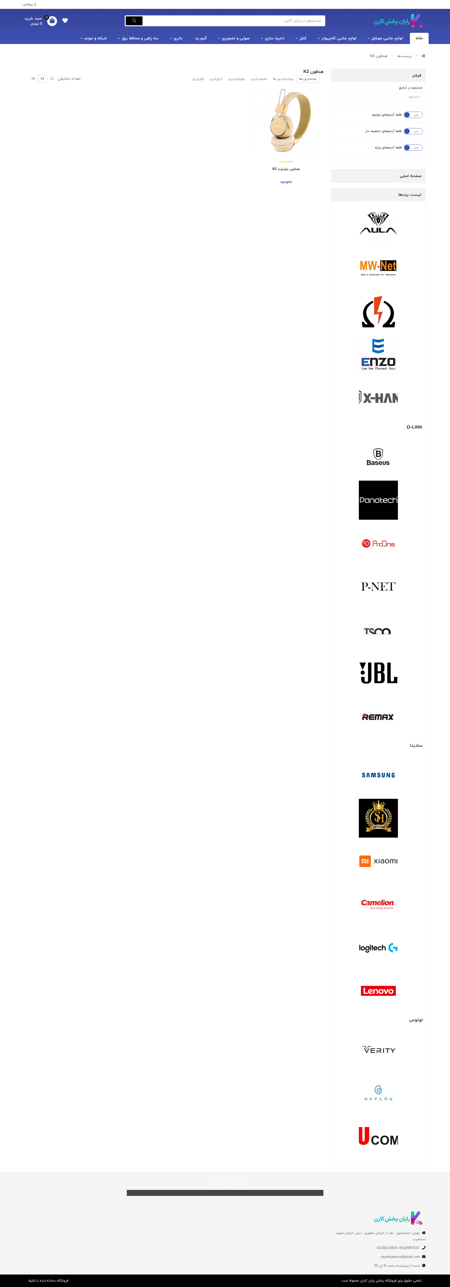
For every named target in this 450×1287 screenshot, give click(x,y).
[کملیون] (378, 904)
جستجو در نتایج (411, 87)
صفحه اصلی (410, 176)
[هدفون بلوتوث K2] (286, 120)
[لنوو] (378, 990)
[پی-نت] (378, 586)
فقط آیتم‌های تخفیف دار (383, 131)
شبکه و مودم (95, 38)
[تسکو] (378, 629)
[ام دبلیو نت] (378, 268)
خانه (419, 38)
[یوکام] (378, 1136)
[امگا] (378, 311)
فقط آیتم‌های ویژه (388, 147)
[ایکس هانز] (378, 398)
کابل (303, 38)
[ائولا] (378, 225)
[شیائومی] (378, 861)
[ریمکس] (378, 716)
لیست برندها (409, 195)
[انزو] (378, 354)
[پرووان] (378, 543)
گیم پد (201, 38)
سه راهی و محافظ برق (140, 38)
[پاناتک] (378, 500)
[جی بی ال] (378, 673)
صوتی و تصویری (236, 38)
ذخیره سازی (274, 38)
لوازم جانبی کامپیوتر (339, 38)
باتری (178, 38)
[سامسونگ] (378, 775)
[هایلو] (378, 1092)
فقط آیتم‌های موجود (387, 114)
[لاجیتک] (378, 947)
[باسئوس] (378, 457)
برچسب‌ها (404, 56)
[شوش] (378, 818)
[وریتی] (378, 1049)
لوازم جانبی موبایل (387, 38)
